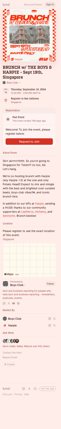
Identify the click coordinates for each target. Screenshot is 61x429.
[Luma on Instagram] (23, 389)
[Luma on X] (29, 389)
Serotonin (9, 215)
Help (26, 394)
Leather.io (27, 211)
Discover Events (33, 4)
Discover (7, 394)
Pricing (18, 394)
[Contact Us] (35, 389)
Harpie (39, 203)
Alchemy (40, 211)
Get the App (47, 388)
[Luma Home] (6, 4)
